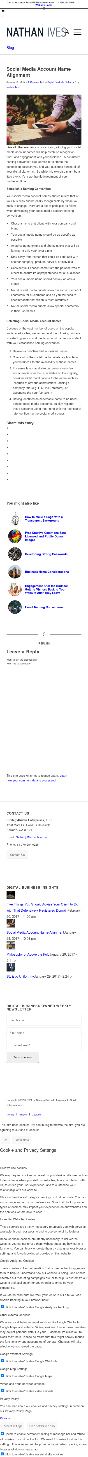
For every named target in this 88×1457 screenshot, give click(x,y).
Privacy (5, 1418)
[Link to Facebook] (51, 1109)
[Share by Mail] (12, 480)
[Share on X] (12, 434)
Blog (10, 47)
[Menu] (75, 32)
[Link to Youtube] (78, 1109)
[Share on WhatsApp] (12, 441)
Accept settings (13, 1426)
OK (5, 1140)
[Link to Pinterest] (64, 1109)
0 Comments (35, 82)
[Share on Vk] (12, 467)
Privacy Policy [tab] (9, 1398)
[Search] (64, 32)
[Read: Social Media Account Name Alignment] (11, 926)
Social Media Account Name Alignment (35, 932)
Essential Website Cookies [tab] (17, 1219)
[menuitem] (64, 32)
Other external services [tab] (15, 1315)
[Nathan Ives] (36, 32)
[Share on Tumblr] (12, 460)
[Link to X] (71, 1109)
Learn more (22, 1140)
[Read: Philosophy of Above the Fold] (11, 948)
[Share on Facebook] (12, 428)
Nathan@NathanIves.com (32, 837)
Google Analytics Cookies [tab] (17, 1260)
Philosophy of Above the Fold (28, 954)
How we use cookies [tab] (13, 1168)
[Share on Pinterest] (12, 447)
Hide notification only (42, 1426)
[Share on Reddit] (12, 473)
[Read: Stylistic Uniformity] (11, 970)
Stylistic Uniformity (20, 976)
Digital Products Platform (60, 82)
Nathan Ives (13, 87)
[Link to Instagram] (57, 1109)
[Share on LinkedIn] (12, 454)
